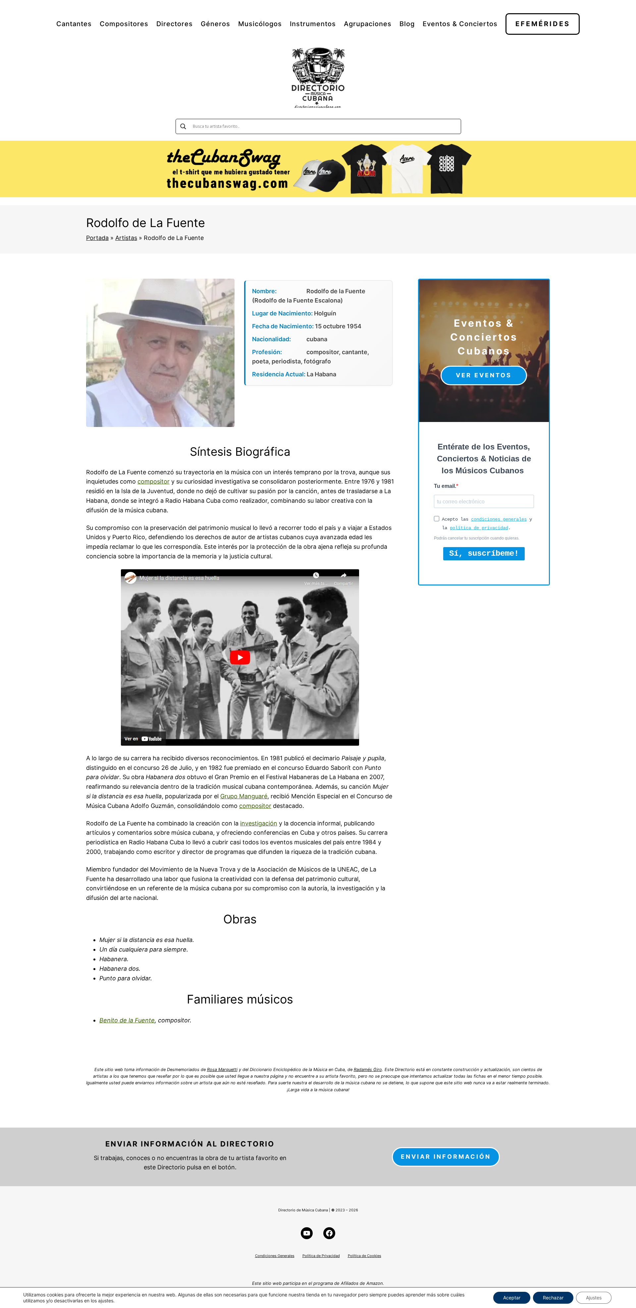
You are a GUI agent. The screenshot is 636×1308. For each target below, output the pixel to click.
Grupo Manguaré (243, 796)
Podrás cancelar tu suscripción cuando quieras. (476, 538)
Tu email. (445, 486)
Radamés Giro (368, 1069)
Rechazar (553, 1297)
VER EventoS (484, 375)
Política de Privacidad (321, 1255)
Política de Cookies (364, 1255)
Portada (97, 237)
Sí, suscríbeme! (484, 553)
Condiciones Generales (274, 1255)
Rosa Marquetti (222, 1069)
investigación (258, 823)
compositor (153, 481)
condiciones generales (499, 519)
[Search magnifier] (183, 126)
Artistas (126, 237)
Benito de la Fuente (127, 1020)
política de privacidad (479, 528)
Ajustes (594, 1297)
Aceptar (511, 1297)
